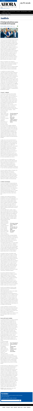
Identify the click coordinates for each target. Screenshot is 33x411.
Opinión (29, 11)
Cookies (11, 407)
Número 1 (11, 26)
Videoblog (9, 14)
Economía (18, 11)
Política (4, 11)
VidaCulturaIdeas (24, 11)
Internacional (12, 11)
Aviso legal (14, 398)
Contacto (8, 8)
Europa (8, 11)
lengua (12, 388)
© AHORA (3, 407)
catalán (15, 388)
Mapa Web (15, 407)
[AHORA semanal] (9, 4)
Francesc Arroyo (3, 26)
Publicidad (28, 407)
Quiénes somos (3, 8)
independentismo (9, 388)
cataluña (5, 388)
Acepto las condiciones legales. (7, 398)
